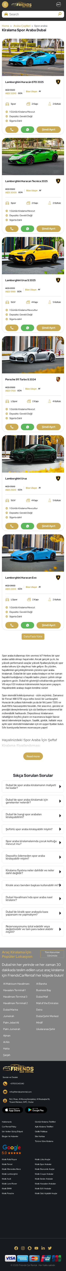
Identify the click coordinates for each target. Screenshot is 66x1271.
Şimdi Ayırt (48, 129)
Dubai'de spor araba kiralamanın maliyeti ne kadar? (31, 786)
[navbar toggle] (5, 4)
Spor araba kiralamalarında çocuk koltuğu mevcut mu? (31, 842)
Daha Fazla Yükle (33, 636)
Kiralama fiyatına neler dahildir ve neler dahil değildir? (30, 871)
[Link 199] (27, 625)
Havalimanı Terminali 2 (15, 1003)
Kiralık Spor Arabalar (43, 1164)
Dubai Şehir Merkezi (47, 1016)
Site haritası (40, 1136)
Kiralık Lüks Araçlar (42, 1159)
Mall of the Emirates (47, 1003)
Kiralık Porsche (8, 1193)
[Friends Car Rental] (21, 4)
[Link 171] (33, 255)
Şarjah (6, 1055)
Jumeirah (8, 1016)
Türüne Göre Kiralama (44, 1141)
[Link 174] (11, 328)
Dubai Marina (10, 1009)
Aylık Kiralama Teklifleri (44, 1126)
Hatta (6, 1048)
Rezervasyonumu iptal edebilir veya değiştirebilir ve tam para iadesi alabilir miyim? (29, 929)
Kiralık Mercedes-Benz (11, 1169)
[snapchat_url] (29, 1248)
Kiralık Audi (6, 1179)
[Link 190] (11, 526)
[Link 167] (27, 228)
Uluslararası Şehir (45, 1029)
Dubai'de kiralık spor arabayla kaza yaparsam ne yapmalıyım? (27, 913)
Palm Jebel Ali (11, 1022)
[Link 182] (11, 427)
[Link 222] (18, 1068)
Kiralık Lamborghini (10, 1174)
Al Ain (6, 1042)
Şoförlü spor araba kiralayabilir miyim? (29, 829)
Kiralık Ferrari (7, 1164)
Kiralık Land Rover (9, 1183)
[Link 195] (33, 552)
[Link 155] (33, 57)
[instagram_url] (23, 1248)
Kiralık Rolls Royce (9, 1159)
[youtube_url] (36, 1248)
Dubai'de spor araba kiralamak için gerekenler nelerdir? (27, 801)
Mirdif (39, 1022)
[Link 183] (27, 427)
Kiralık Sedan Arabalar (44, 1179)
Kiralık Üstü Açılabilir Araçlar (46, 1193)
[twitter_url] (49, 1248)
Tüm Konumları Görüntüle (52, 954)
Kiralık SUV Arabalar (43, 1188)
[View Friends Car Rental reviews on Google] (33, 1149)
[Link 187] (33, 453)
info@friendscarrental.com (21, 1092)
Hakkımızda (7, 1122)
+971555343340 (17, 1083)
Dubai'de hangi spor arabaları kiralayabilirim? (24, 815)
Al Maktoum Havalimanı (16, 983)
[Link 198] (11, 625)
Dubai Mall (42, 996)
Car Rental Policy (9, 1126)
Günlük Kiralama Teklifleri (45, 1122)
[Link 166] (11, 228)
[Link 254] (26, 1212)
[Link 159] (27, 129)
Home (5, 26)
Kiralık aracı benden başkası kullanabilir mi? (32, 885)
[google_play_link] (36, 1109)
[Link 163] (33, 156)
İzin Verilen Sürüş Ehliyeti (12, 1131)
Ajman (6, 1035)
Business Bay (43, 990)
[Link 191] (27, 526)
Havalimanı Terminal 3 (15, 996)
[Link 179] (33, 354)
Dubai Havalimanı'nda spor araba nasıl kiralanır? (29, 898)
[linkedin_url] (43, 1248)
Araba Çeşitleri (21, 26)
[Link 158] (11, 129)
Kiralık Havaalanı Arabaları (45, 1183)
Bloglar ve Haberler (10, 1136)
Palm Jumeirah (11, 1029)
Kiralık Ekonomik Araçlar (44, 1169)
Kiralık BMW (7, 1188)
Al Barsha (41, 983)
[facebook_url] (16, 1248)
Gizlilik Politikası (41, 1131)
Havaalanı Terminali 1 (14, 990)
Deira (39, 1009)
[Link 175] (27, 328)
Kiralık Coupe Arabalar (44, 1174)
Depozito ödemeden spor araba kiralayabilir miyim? (25, 857)
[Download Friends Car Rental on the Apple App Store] (12, 1109)
